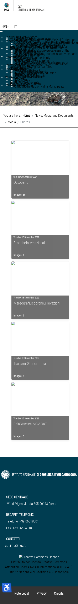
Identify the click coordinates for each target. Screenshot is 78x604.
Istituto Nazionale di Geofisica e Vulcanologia (39, 572)
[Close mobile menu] (1, 31)
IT (15, 27)
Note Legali (22, 593)
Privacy (42, 593)
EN (5, 27)
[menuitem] (46, 54)
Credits (59, 593)
